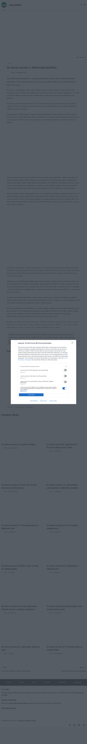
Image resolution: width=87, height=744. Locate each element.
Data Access (43, 401)
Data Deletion (34, 401)
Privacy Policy (53, 401)
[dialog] (43, 372)
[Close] (73, 343)
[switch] (64, 370)
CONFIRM (31, 394)
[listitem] (43, 366)
